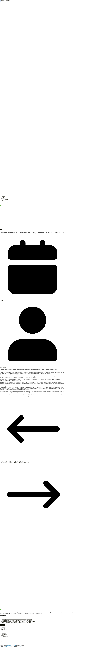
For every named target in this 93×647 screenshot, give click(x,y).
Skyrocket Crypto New (6, 202)
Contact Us (4, 200)
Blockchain (4, 629)
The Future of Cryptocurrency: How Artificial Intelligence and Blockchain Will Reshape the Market (21, 617)
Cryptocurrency (5, 631)
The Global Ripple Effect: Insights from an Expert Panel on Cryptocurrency (17, 620)
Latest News (4, 634)
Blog (3, 630)
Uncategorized (5, 636)
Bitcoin (3, 194)
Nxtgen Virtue (3, 367)
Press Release (5, 199)
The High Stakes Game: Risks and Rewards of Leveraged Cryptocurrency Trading (18, 621)
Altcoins (3, 196)
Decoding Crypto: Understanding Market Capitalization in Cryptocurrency (17, 619)
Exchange (4, 198)
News (3, 197)
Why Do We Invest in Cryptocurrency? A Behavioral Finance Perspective (16, 622)
